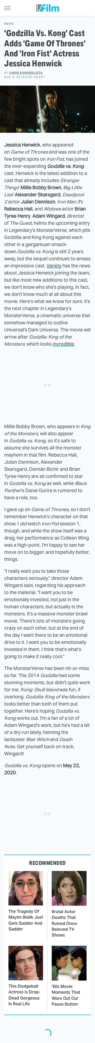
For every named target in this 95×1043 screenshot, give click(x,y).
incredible (63, 344)
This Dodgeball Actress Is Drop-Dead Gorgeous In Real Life (24, 995)
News (9, 24)
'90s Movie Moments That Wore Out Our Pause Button (66, 995)
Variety (53, 266)
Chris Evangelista (26, 73)
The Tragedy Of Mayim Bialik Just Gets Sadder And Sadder (25, 920)
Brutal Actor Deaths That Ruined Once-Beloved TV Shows (65, 923)
